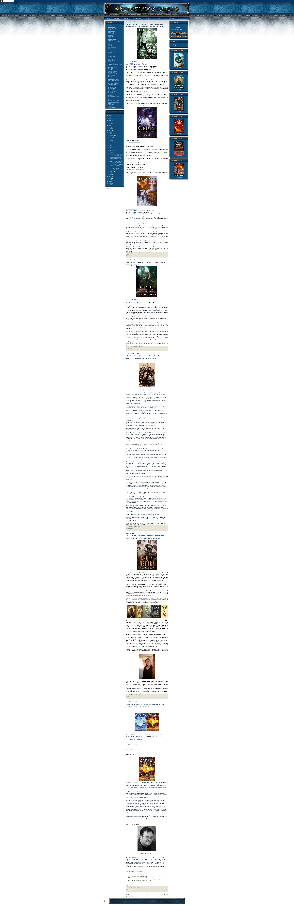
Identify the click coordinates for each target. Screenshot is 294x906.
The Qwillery (111, 94)
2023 (109, 120)
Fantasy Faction (111, 45)
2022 (109, 122)
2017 (109, 130)
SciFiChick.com (111, 75)
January (111, 171)
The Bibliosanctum (112, 87)
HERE (137, 140)
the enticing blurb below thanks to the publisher (156, 310)
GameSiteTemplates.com (149, 904)
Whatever (110, 106)
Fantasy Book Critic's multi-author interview (139, 214)
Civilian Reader (111, 33)
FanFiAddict (110, 40)
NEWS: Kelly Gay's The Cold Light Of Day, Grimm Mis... (116, 154)
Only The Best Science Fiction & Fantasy (115, 65)
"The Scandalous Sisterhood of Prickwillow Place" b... (116, 161)
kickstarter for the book (133, 247)
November (112, 137)
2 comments (130, 348)
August (111, 142)
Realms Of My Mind (112, 71)
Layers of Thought (112, 59)
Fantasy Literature (112, 47)
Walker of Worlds (111, 104)
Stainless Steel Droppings (113, 80)
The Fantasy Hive (111, 88)
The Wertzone (111, 99)
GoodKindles (110, 49)
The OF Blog (110, 92)
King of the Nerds (112, 57)
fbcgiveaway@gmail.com (158, 879)
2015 (109, 134)
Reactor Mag (110, 70)
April (111, 149)
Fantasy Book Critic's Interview (136, 69)
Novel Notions (111, 63)
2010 (109, 180)
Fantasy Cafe (110, 44)
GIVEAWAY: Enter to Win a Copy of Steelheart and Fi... (116, 169)
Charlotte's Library (112, 32)
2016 (109, 132)
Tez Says (110, 82)
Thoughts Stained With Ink (114, 100)
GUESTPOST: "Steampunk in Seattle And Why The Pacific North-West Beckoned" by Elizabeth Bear (145, 536)
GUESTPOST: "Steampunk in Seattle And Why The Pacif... (116, 165)
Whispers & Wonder (112, 107)
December (112, 135)
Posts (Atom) (135, 896)
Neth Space (110, 61)
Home (147, 894)
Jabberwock (110, 55)
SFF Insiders (110, 76)
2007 (109, 185)
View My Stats (108, 188)
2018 (109, 129)
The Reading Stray (112, 95)
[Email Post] (143, 252)
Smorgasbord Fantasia (112, 78)
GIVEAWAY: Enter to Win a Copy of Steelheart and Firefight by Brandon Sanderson (145, 705)
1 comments (130, 696)
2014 (109, 173)
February (112, 152)
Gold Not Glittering (112, 48)
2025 (109, 117)
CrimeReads (110, 35)
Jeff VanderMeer (111, 56)
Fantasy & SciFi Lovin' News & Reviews (115, 42)
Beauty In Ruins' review (134, 142)
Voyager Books (111, 103)
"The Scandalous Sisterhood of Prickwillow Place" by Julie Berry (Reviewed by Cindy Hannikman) (145, 357)
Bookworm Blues (111, 31)
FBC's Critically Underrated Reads (176, 28)
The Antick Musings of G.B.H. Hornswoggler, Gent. (114, 83)
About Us (174, 44)
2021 (109, 123)
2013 (109, 174)
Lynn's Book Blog (112, 60)
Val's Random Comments (113, 102)
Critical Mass (110, 36)
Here (153, 390)
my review (131, 63)
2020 (109, 125)
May (111, 147)
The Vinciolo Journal (112, 98)
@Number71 (110, 25)
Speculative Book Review (113, 79)
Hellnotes (110, 52)
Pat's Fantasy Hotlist (112, 67)
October (111, 139)
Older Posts (165, 894)
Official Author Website (131, 61)
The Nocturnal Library (113, 91)
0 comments (130, 254)
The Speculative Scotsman (113, 96)
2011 (109, 178)
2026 (109, 115)
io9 (108, 53)
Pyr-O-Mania (110, 68)
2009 (109, 181)
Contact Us (174, 46)
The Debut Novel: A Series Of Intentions (138, 302)
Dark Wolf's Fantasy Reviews (114, 37)
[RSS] (104, 901)
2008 (109, 183)
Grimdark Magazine (112, 51)
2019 (109, 127)
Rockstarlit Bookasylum (113, 74)
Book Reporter (111, 29)
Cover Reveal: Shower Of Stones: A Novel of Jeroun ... (116, 158)
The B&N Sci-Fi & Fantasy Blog (115, 86)
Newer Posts (128, 894)
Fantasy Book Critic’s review (135, 68)
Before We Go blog (112, 27)
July (110, 144)
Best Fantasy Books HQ (113, 28)
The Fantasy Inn (111, 90)
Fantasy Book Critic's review (135, 66)
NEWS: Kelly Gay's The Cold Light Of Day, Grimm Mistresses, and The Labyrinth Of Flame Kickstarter (145, 25)
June (111, 145)
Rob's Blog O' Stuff (112, 72)
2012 (109, 176)
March (111, 150)
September (112, 140)
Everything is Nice (112, 39)
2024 (109, 118)
